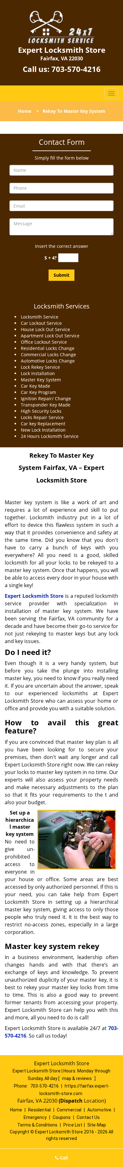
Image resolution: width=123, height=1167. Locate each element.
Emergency (35, 1117)
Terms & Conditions (37, 1124)
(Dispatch (71, 1100)
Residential (39, 1109)
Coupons (62, 1117)
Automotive (99, 1109)
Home (24, 111)
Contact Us (88, 1117)
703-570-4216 (76, 69)
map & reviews (77, 1078)
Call (63, 1158)
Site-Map (96, 1124)
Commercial (69, 1109)
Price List (72, 1124)
